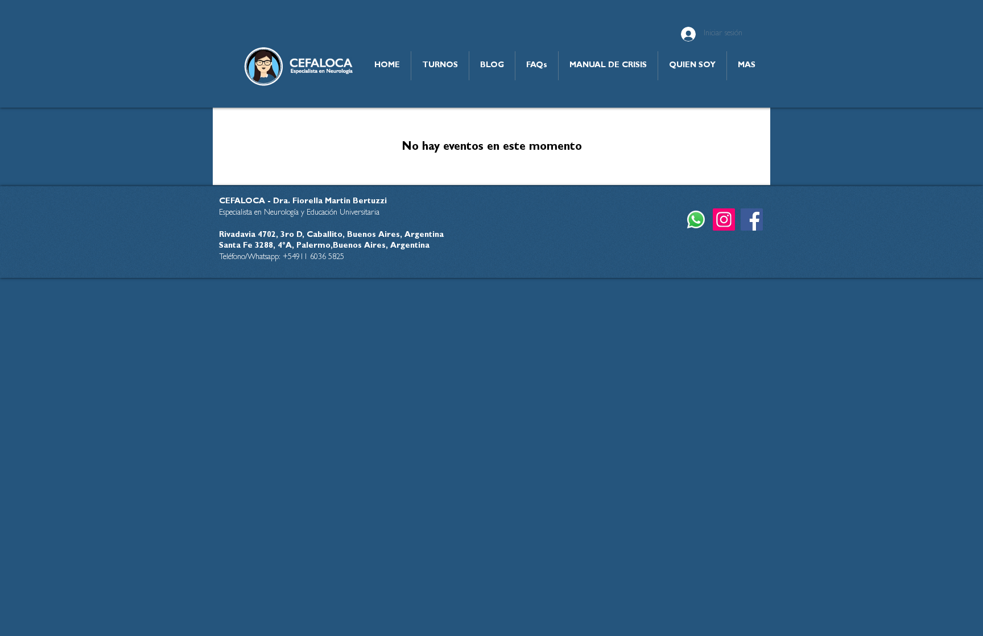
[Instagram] (724, 219)
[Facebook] (752, 219)
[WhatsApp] (696, 219)
